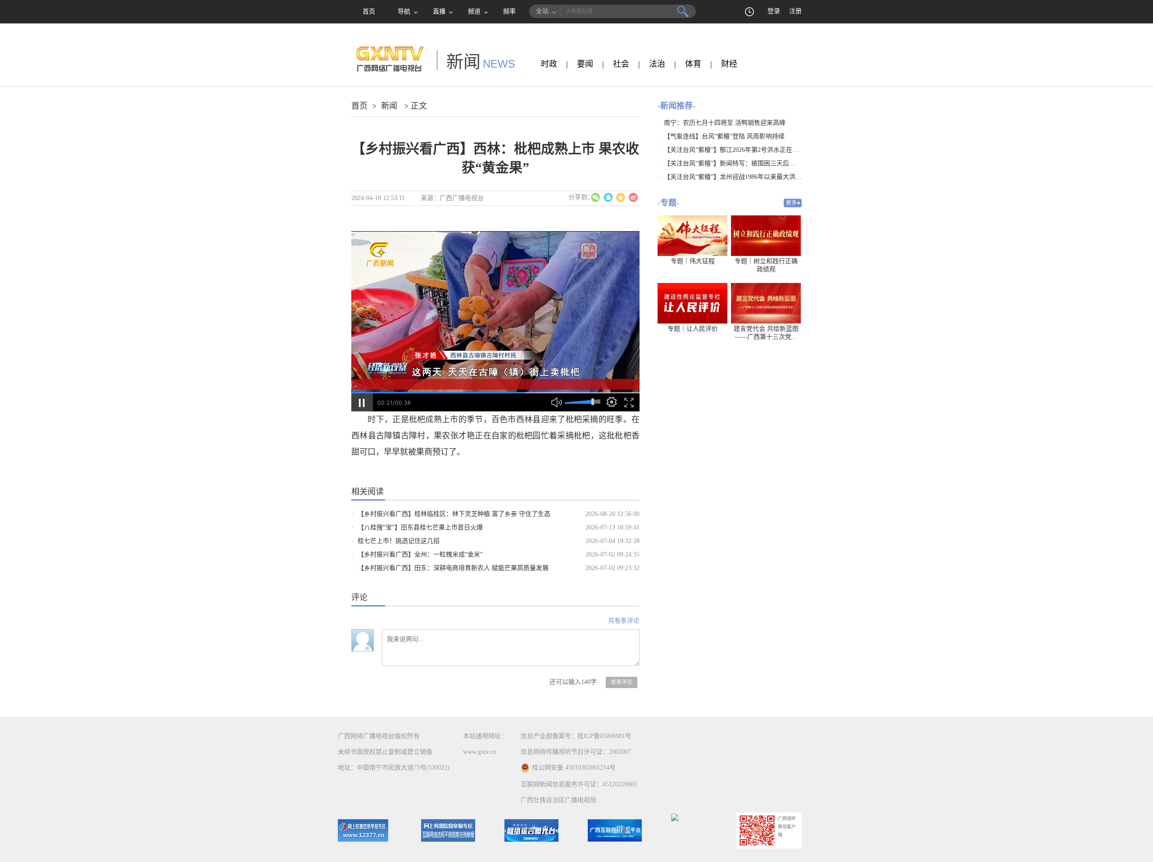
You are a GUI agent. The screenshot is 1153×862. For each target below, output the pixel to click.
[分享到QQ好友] (608, 197)
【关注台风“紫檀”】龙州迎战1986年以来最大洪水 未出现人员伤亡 (756, 176)
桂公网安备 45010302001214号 (574, 767)
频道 (474, 11)
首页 (369, 11)
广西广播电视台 (462, 198)
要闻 (585, 63)
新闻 (389, 105)
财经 (729, 63)
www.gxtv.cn (479, 751)
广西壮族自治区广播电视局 (558, 800)
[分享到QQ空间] (620, 197)
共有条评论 (624, 620)
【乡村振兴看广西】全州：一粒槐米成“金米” (420, 554)
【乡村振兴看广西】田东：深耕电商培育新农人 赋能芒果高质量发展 (453, 568)
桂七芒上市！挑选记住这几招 (399, 541)
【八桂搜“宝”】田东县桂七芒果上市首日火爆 (420, 527)
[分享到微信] (595, 197)
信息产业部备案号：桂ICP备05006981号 (576, 736)
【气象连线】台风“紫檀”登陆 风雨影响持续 (724, 136)
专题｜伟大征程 (693, 261)
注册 (795, 11)
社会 (621, 63)
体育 (693, 63)
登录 (773, 11)
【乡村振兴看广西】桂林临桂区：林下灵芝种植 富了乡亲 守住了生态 (454, 514)
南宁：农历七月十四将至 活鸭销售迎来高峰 (724, 122)
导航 (404, 11)
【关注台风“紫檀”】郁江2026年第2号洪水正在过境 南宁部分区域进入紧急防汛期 (776, 149)
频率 (509, 11)
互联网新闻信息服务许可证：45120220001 (579, 784)
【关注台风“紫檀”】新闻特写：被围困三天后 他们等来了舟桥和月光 (759, 163)
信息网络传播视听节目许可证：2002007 (576, 751)
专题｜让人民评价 (692, 328)
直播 (439, 11)
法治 (657, 63)
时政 (549, 63)
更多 (791, 203)
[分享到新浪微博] (633, 197)
